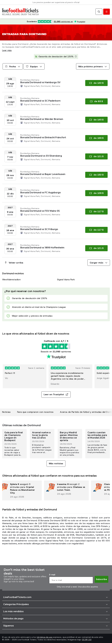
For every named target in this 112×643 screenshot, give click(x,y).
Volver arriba (16, 262)
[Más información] (76, 56)
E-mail (52, 574)
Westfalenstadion (11, 279)
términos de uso (44, 637)
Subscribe (101, 579)
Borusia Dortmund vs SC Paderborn (40, 100)
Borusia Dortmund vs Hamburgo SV (40, 82)
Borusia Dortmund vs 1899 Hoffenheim (42, 247)
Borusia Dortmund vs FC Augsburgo (40, 192)
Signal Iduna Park (66, 279)
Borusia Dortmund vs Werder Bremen (41, 119)
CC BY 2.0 (86, 639)
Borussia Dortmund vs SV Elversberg (41, 156)
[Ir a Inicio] (20, 11)
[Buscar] (99, 12)
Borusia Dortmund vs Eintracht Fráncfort (43, 137)
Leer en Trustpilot (54, 394)
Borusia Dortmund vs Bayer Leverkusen (42, 174)
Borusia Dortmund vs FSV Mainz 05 (40, 211)
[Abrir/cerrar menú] (106, 12)
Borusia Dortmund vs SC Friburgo (39, 229)
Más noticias (56, 463)
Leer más (7, 50)
